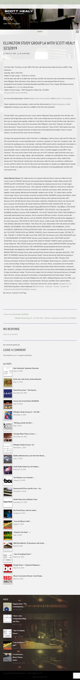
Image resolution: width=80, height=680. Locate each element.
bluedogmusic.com (65, 284)
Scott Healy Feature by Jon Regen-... (26, 466)
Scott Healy (26, 53)
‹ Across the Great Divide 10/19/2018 (15, 314)
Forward (56, 286)
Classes (8, 293)
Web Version (39, 286)
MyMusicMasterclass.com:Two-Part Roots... (29, 456)
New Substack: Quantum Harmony (26, 368)
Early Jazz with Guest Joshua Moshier (27, 379)
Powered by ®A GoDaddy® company (20, 289)
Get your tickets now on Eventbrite (16, 93)
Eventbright (19, 87)
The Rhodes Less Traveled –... (24, 477)
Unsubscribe (64, 286)
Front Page (22, 293)
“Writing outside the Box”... (23, 423)
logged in (15, 355)
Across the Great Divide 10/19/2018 (26, 401)
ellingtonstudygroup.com (59, 104)
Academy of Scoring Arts (63, 98)
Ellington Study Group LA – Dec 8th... (27, 412)
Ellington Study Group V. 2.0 (23, 445)
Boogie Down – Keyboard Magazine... (27, 565)
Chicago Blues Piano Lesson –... (25, 434)
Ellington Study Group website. (39, 98)
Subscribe (48, 286)
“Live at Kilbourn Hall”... (22, 521)
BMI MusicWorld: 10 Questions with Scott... (29, 543)
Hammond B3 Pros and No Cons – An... (27, 488)
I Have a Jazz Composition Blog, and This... (19, 618)
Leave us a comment (10, 334)
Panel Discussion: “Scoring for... (25, 390)
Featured (15, 293)
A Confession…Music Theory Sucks (18, 657)
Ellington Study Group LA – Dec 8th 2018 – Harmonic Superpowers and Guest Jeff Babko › (46, 318)
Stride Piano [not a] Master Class (25, 499)
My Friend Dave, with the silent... (25, 510)
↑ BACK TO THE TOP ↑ (40, 677)
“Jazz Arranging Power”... (22, 554)
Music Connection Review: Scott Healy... (28, 576)
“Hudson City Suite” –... (22, 532)
